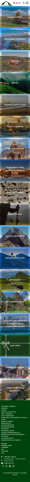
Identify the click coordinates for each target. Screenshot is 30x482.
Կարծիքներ (4, 447)
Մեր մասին (4, 451)
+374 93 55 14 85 (8, 459)
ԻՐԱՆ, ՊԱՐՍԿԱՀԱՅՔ (7, 415)
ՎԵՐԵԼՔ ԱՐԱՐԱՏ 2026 (7, 427)
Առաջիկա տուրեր (6, 445)
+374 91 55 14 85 (20, 459)
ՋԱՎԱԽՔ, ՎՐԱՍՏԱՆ (7, 421)
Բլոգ (2, 449)
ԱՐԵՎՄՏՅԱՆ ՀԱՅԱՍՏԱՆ (8, 406)
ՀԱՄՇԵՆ (3, 410)
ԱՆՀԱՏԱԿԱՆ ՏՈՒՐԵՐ (7, 438)
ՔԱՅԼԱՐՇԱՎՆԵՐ (6, 423)
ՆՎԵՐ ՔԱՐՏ (4, 436)
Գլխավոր (4, 443)
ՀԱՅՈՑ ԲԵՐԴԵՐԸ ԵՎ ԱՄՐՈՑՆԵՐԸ (11, 440)
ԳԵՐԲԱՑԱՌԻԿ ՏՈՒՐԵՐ (7, 430)
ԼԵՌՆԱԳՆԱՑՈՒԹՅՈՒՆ (7, 425)
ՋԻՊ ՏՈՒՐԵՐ (5, 428)
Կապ (2, 453)
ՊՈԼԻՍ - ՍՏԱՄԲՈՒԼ (6, 413)
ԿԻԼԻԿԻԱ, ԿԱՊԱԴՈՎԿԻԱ (8, 412)
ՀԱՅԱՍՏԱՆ (4, 408)
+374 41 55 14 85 (8, 460)
